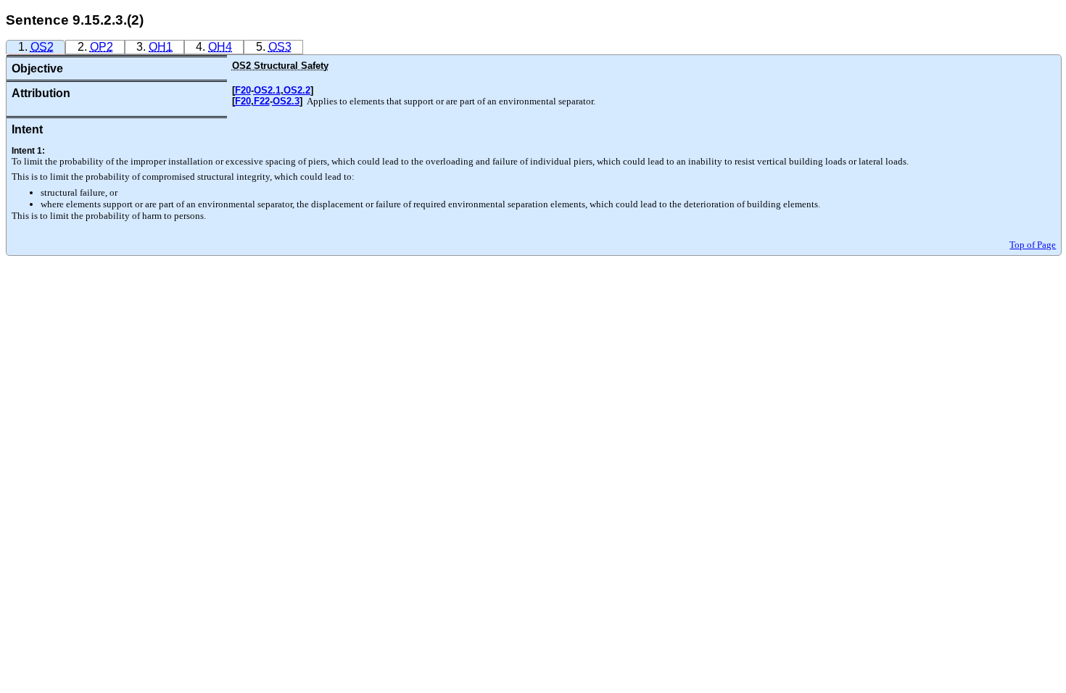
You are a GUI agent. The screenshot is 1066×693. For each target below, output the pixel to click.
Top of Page (1032, 244)
